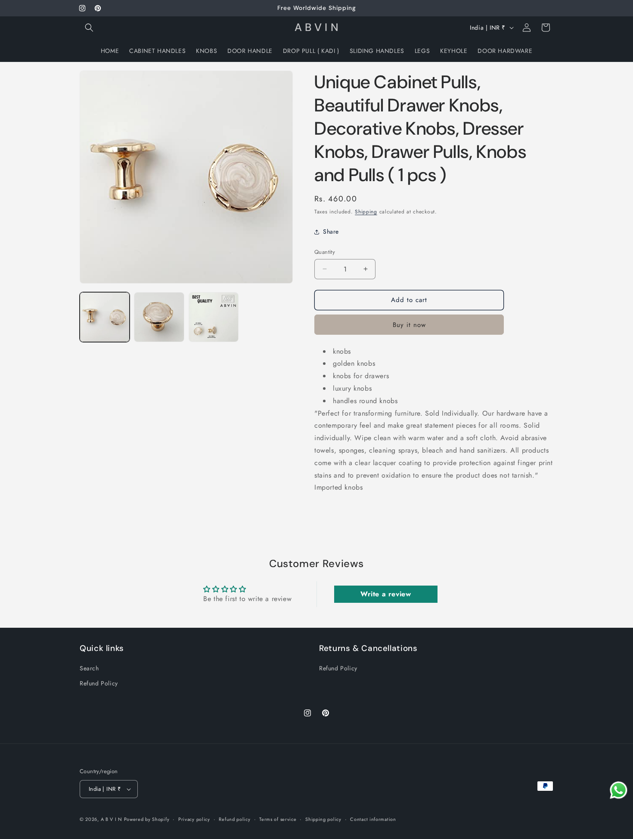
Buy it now (409, 325)
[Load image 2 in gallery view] (159, 317)
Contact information (373, 819)
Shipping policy (323, 819)
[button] (89, 27)
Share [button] (331, 231)
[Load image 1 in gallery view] (105, 317)
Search (89, 668)
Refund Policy (99, 683)
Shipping (366, 212)
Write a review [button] (385, 594)
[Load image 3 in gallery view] (214, 317)
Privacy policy (194, 819)
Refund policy (234, 819)
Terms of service (277, 819)
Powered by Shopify (147, 819)
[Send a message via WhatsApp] (618, 790)
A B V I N (112, 819)
